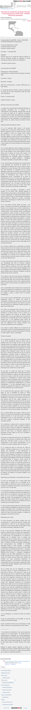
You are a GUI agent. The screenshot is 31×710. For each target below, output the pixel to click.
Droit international (5, 685)
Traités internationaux (7, 687)
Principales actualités (6, 670)
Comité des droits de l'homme (7, 8)
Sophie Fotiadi (6, 707)
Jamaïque (29, 20)
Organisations (5, 697)
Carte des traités (6, 692)
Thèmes (3, 699)
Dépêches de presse (5, 673)
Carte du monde (6, 677)
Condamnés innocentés (7, 704)
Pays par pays (4, 675)
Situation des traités (6, 689)
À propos (25, 707)
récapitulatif (13, 664)
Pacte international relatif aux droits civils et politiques (17, 661)
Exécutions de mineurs (7, 702)
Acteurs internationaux (6, 694)
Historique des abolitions (8, 682)
